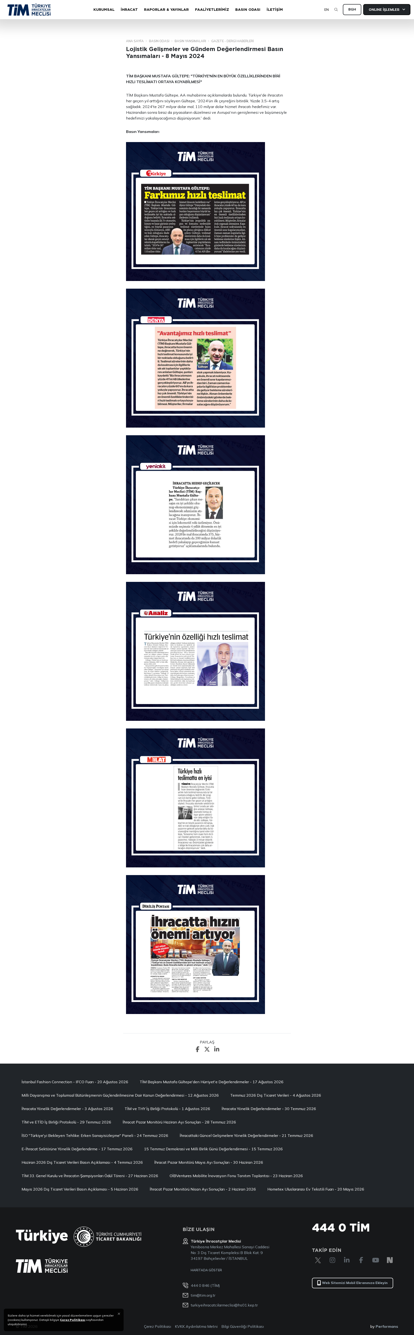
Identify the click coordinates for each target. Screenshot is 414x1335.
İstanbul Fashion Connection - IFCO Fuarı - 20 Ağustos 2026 (75, 1081)
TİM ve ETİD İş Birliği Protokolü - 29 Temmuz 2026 (66, 1122)
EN (326, 9)
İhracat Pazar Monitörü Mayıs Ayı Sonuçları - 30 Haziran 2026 (208, 1162)
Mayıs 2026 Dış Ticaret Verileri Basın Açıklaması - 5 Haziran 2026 (80, 1189)
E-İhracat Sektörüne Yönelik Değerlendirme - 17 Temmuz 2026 (77, 1148)
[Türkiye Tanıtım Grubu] (42, 1237)
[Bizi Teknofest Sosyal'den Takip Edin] (390, 1260)
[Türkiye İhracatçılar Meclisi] (42, 1265)
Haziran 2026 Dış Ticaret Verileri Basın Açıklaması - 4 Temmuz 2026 (82, 1162)
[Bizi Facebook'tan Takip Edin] (361, 1260)
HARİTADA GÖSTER (206, 1270)
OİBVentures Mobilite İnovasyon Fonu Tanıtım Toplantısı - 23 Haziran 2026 (236, 1175)
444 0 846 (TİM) (205, 1285)
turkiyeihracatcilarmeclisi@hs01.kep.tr (224, 1305)
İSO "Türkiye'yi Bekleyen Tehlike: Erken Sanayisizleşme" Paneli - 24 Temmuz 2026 (95, 1135)
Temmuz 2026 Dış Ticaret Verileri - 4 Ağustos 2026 (275, 1095)
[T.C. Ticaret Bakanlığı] (107, 1236)
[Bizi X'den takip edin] (318, 1260)
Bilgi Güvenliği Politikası (242, 1326)
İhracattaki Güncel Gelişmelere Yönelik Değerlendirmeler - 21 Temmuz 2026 (246, 1135)
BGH (352, 9)
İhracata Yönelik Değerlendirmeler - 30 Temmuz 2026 (269, 1108)
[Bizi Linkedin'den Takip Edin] (347, 1260)
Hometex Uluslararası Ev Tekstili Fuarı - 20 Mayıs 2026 (315, 1189)
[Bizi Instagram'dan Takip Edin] (332, 1260)
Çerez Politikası (157, 1326)
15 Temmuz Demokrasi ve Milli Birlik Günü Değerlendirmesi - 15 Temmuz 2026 (213, 1148)
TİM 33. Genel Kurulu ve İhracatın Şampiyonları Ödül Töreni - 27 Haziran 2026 (90, 1175)
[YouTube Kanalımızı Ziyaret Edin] (375, 1260)
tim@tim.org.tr (203, 1295)
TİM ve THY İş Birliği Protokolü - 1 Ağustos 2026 (167, 1108)
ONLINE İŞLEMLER (384, 9)
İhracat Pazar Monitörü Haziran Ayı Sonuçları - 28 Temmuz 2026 (179, 1122)
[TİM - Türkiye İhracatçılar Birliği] (29, 10)
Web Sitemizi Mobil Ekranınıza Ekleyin (355, 1283)
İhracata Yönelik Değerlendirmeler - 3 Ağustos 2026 (67, 1108)
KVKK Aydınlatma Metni (196, 1326)
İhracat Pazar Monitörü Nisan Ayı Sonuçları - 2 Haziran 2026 (203, 1189)
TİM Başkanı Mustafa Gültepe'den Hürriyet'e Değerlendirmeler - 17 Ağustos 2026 (211, 1081)
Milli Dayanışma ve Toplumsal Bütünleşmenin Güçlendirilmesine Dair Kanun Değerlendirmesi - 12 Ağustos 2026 (120, 1095)
